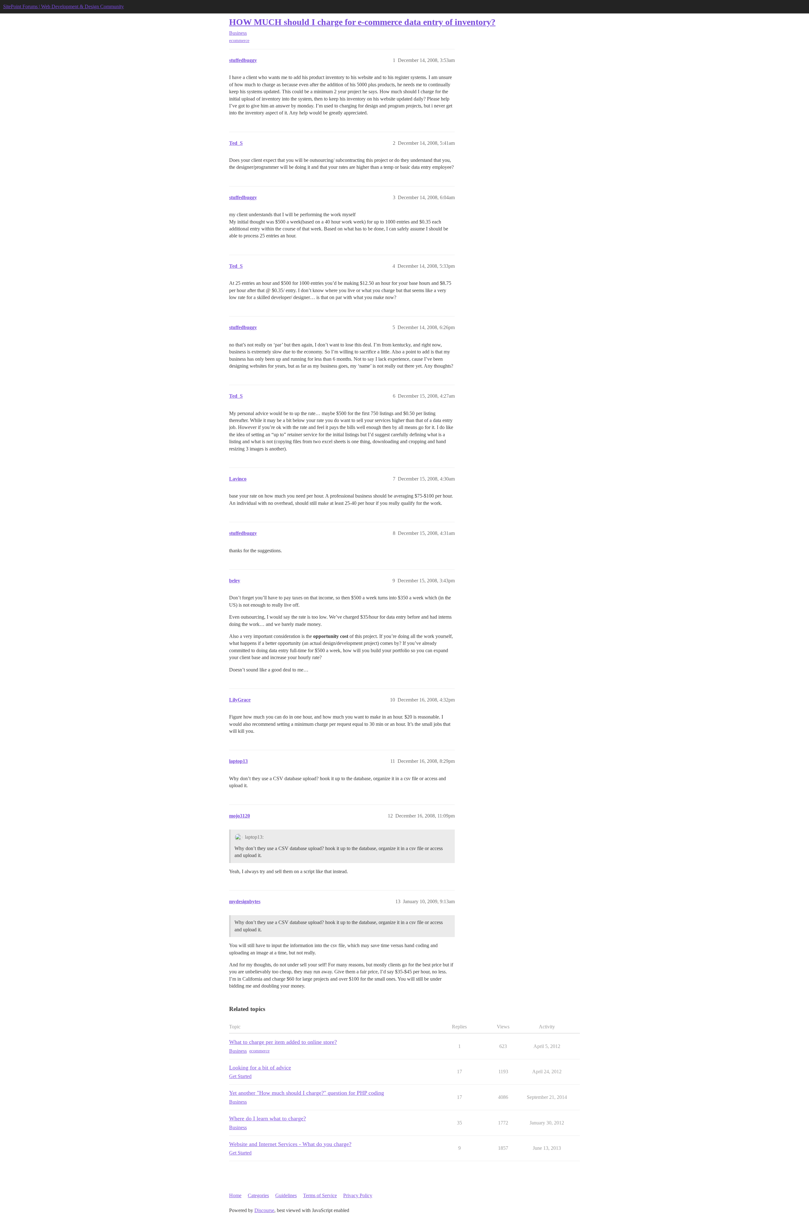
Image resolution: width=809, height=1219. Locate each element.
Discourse (264, 1210)
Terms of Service (320, 1195)
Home (235, 1195)
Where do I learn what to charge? (267, 1118)
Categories (258, 1195)
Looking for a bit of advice (260, 1067)
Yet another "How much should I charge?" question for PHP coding (306, 1093)
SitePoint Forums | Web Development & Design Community (63, 6)
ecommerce (239, 40)
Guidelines (286, 1195)
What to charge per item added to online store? (283, 1042)
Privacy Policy (357, 1195)
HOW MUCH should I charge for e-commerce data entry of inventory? (362, 22)
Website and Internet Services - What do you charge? (290, 1144)
